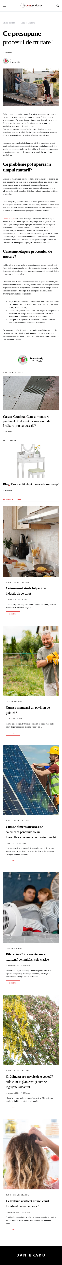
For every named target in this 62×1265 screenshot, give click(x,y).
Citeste (13, 614)
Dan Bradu (13, 60)
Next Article (10, 440)
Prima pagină (9, 22)
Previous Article (14, 373)
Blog (8, 582)
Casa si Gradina (28, 22)
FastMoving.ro (9, 218)
